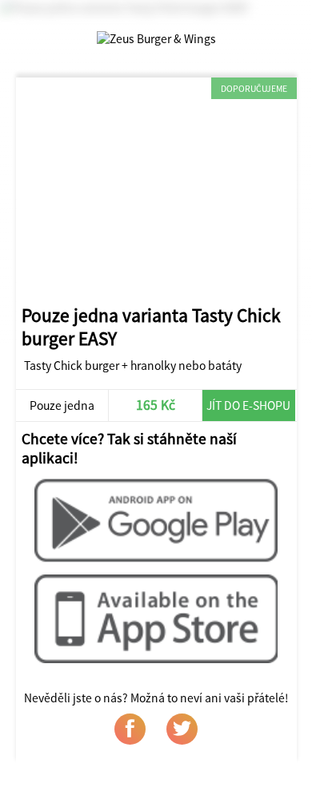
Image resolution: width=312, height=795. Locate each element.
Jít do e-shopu (248, 405)
